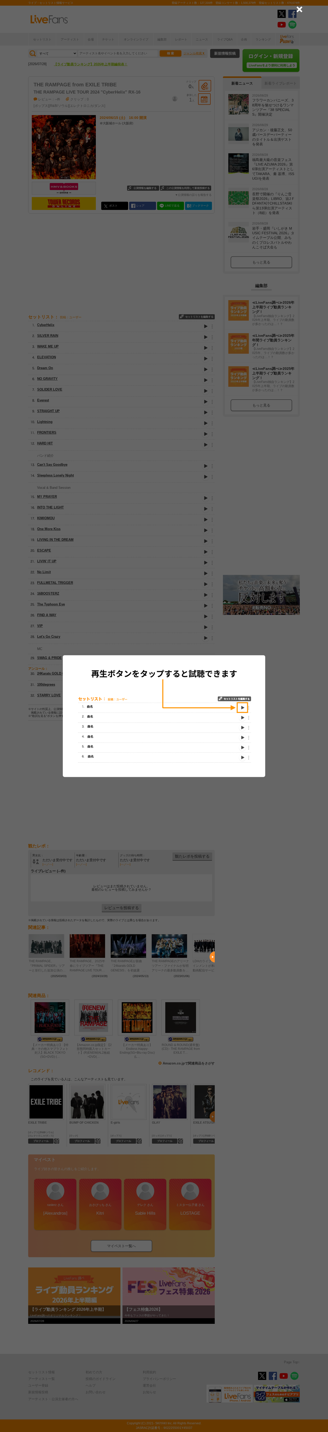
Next (212, 957)
